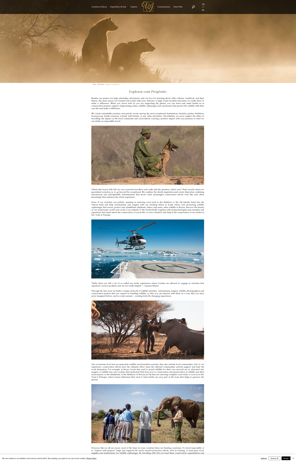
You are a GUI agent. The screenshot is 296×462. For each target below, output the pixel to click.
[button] (177, 7)
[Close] (293, 458)
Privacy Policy (91, 458)
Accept (286, 458)
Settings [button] (264, 458)
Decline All (274, 458)
